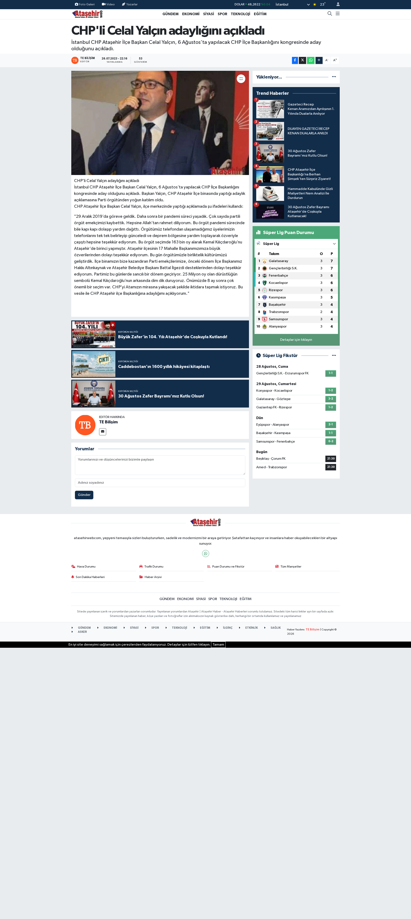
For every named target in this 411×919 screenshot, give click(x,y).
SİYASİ (208, 14)
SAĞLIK (275, 628)
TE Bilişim (108, 422)
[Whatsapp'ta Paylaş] (310, 60)
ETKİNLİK (251, 628)
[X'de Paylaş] (302, 60)
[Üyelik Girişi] (336, 4)
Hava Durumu (86, 566)
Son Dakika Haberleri (90, 577)
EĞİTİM (260, 14)
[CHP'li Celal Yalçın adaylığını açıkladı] (160, 123)
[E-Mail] (102, 431)
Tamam (218, 644)
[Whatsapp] (205, 553)
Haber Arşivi (153, 577)
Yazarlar (132, 4)
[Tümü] (334, 77)
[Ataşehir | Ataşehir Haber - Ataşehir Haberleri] (87, 13)
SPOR (222, 14)
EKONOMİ (191, 14)
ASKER (82, 632)
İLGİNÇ (227, 628)
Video (110, 4)
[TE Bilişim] (85, 425)
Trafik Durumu (153, 566)
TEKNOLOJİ (240, 14)
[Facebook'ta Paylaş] (295, 60)
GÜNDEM (170, 14)
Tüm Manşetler (290, 566)
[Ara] (330, 14)
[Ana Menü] (338, 14)
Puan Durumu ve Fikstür (228, 566)
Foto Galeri (87, 4)
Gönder (84, 495)
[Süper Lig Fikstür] (334, 355)
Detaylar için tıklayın (296, 340)
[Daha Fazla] (319, 60)
